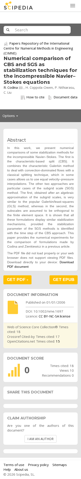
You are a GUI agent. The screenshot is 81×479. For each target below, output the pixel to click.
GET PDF (17, 279)
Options (11, 116)
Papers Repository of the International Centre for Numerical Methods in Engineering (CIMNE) (38, 48)
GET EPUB (63, 279)
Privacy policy (38, 464)
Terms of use (13, 464)
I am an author (40, 439)
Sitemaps (59, 464)
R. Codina (11, 87)
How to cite (35, 97)
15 (58, 341)
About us (21, 469)
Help (7, 469)
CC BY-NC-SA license (54, 316)
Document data (65, 97)
